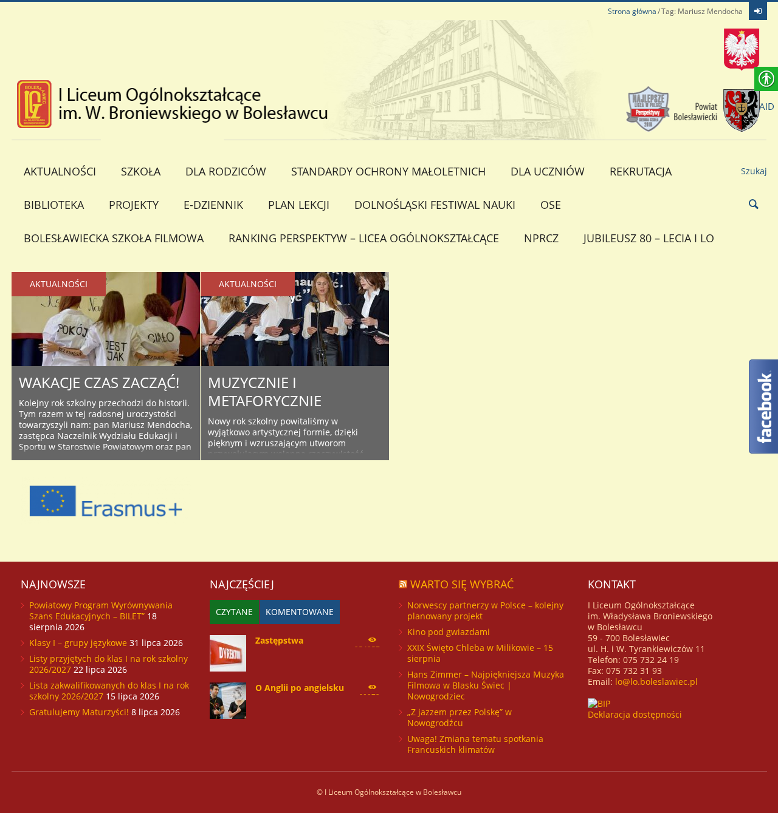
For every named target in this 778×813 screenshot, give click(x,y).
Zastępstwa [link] (279, 640)
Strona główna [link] (632, 11)
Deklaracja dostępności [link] (635, 714)
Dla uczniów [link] (548, 171)
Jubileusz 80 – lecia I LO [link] (649, 238)
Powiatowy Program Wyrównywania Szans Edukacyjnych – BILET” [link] (101, 610)
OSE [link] (550, 204)
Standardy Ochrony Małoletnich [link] (388, 171)
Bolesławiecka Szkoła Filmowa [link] (114, 238)
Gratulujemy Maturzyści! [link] (79, 712)
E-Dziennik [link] (213, 204)
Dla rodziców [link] (225, 171)
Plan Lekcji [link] (298, 204)
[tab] (234, 612)
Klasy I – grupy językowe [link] (78, 642)
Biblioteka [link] (54, 204)
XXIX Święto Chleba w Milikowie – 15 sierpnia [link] (480, 653)
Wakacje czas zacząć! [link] (99, 382)
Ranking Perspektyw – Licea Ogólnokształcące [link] (364, 238)
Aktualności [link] (60, 171)
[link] (758, 11)
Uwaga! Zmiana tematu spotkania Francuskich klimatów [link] (475, 744)
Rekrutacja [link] (641, 171)
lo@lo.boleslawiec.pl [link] (656, 681)
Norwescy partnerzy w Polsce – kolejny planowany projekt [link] (485, 610)
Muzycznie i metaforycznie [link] (265, 391)
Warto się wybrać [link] (462, 584)
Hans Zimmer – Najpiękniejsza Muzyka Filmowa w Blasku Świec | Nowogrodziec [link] (485, 685)
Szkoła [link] (140, 171)
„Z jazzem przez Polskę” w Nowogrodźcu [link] (459, 717)
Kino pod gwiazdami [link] (448, 632)
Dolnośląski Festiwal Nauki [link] (434, 204)
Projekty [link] (134, 204)
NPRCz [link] (541, 238)
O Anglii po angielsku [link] (299, 687)
